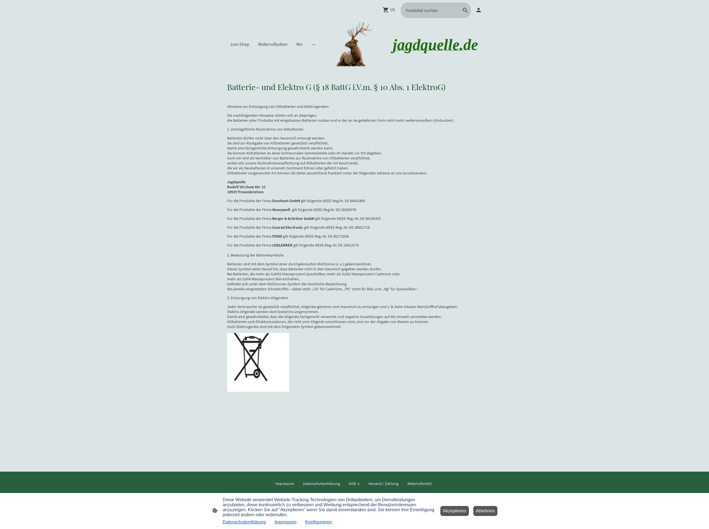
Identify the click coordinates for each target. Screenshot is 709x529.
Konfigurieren (318, 522)
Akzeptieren (454, 510)
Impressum (285, 522)
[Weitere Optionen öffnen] (313, 44)
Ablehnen (485, 510)
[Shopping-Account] (478, 10)
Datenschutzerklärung (244, 522)
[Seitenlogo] (354, 44)
